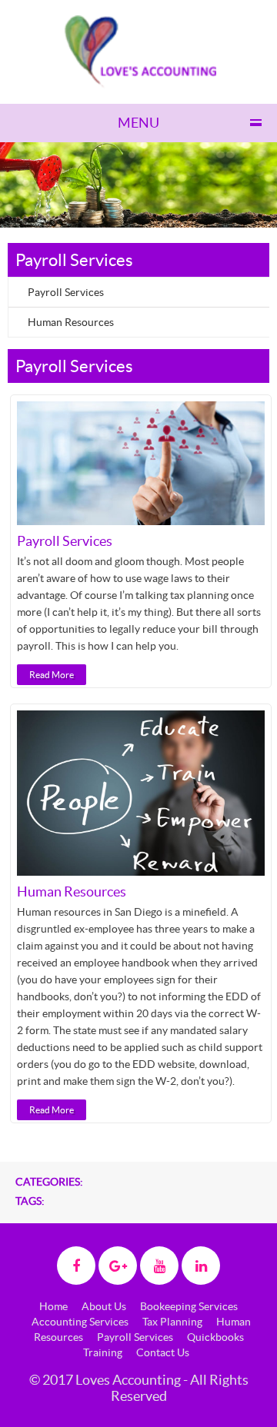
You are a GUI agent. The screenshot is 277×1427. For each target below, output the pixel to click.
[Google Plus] (117, 1265)
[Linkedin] (201, 1265)
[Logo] (140, 50)
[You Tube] (159, 1265)
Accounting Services (80, 1322)
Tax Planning (172, 1322)
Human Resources (71, 322)
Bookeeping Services (189, 1306)
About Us (104, 1306)
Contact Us (162, 1352)
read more (51, 675)
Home (53, 1306)
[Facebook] (76, 1265)
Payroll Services (66, 292)
